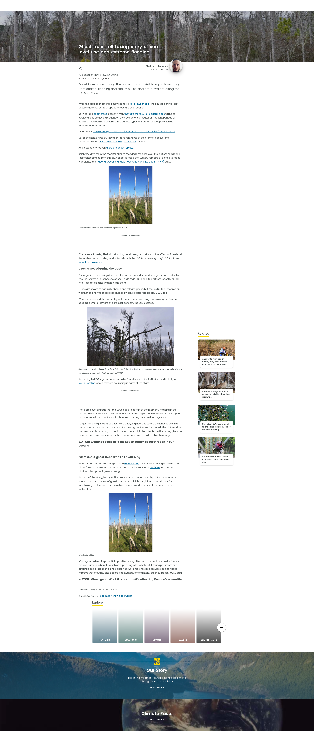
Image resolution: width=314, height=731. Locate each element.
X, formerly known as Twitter (115, 596)
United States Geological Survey (117, 141)
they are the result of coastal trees (144, 114)
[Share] (80, 68)
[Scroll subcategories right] (221, 627)
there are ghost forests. (120, 147)
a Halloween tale (140, 104)
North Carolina (86, 383)
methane (155, 467)
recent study (131, 463)
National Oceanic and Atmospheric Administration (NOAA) (130, 161)
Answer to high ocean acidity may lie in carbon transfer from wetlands (134, 131)
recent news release (90, 262)
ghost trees (100, 114)
